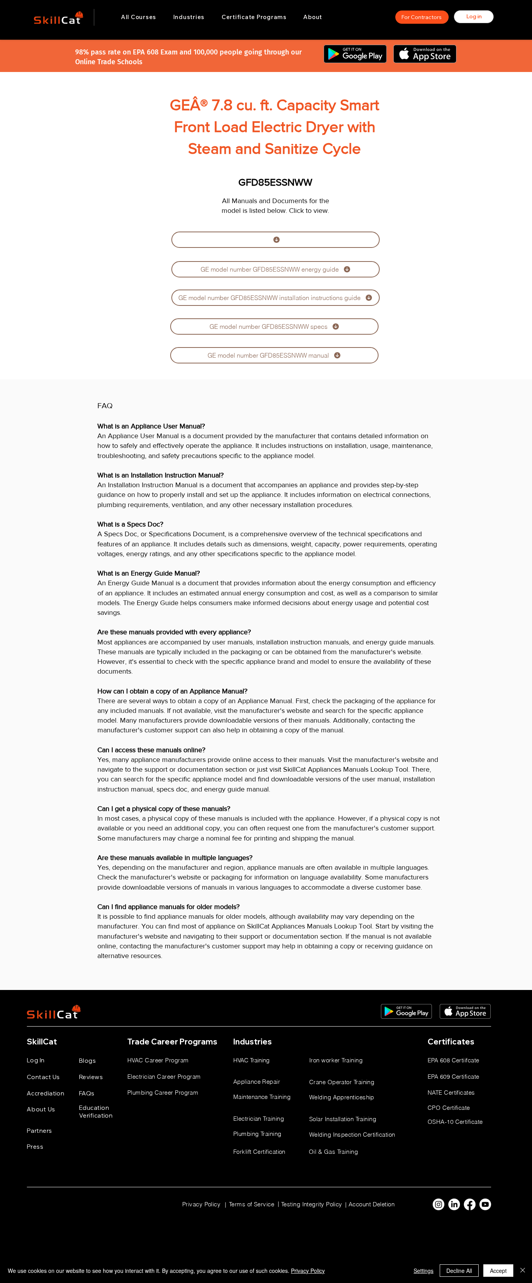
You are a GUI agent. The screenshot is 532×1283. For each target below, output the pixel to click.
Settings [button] (423, 1270)
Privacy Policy (308, 1270)
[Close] (522, 1270)
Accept (498, 1270)
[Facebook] (470, 1204)
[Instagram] (438, 1204)
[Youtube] (485, 1204)
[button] (188, 17)
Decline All (459, 1270)
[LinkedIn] (454, 1204)
